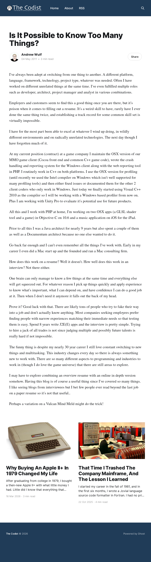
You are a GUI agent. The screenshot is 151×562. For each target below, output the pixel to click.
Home (54, 8)
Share (134, 56)
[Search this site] (143, 8)
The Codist (12, 533)
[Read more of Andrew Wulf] (14, 57)
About (68, 8)
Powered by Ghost (134, 533)
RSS (82, 8)
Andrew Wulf (31, 54)
